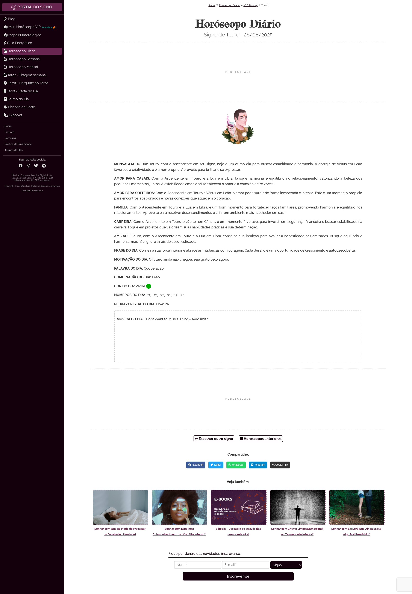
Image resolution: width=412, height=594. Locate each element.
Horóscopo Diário (21, 51)
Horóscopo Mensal (22, 67)
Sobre (8, 126)
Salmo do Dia (18, 99)
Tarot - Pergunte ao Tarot (27, 83)
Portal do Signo (34, 7)
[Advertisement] (238, 72)
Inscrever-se (238, 576)
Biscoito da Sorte (21, 107)
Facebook (197, 464)
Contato (9, 132)
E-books (15, 115)
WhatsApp (237, 464)
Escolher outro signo (215, 439)
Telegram (259, 464)
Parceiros (10, 138)
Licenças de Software (32, 190)
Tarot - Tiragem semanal (27, 75)
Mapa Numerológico (24, 35)
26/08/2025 (251, 5)
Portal (212, 5)
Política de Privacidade (18, 144)
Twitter (217, 464)
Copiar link (281, 464)
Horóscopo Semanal (24, 59)
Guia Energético (19, 43)
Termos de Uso (14, 150)
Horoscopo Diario (229, 5)
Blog (11, 19)
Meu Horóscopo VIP (32, 27)
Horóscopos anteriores (262, 439)
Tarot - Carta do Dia (22, 91)
